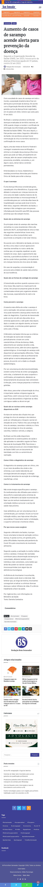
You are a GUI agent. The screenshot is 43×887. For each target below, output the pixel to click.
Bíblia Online (17, 875)
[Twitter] (19, 808)
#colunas (5, 826)
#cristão (17, 829)
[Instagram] (24, 808)
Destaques (7, 23)
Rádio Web (26, 875)
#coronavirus (27, 826)
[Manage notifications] (38, 882)
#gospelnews (27, 829)
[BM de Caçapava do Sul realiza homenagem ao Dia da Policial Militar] (30, 670)
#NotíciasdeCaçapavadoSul (11, 836)
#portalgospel (18, 840)
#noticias (36, 829)
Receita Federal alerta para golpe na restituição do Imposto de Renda (30, 701)
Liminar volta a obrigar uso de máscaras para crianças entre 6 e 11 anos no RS (12, 702)
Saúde (14, 23)
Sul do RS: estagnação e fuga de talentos (18, 2)
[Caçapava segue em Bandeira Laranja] (12, 670)
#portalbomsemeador (10, 621)
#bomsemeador (15, 616)
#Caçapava (24, 616)
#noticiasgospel (25, 833)
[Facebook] (14, 808)
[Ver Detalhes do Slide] (21, 14)
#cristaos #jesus (7, 829)
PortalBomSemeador (31, 840)
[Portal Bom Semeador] (9, 7)
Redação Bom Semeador (13, 66)
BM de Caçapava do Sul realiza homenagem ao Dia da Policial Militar (29, 681)
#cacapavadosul (8, 619)
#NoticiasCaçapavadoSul (22, 619)
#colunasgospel (15, 826)
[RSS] (29, 808)
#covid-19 (37, 826)
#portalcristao (7, 840)
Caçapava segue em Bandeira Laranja (10, 680)
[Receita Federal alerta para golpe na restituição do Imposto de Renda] (30, 690)
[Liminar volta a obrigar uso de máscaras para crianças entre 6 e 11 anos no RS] (12, 690)
